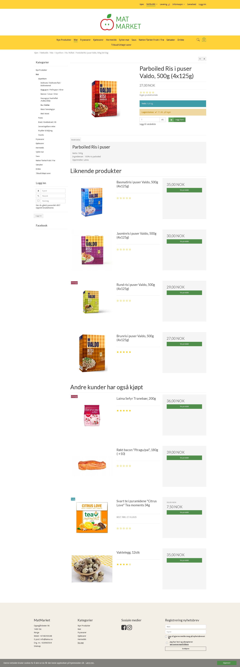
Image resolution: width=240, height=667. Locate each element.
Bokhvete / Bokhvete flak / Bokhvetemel (51, 84)
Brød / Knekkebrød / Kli (47, 122)
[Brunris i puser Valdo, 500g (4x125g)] (92, 354)
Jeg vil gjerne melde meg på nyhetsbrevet (186, 636)
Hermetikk (40, 148)
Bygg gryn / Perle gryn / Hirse (52, 90)
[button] (200, 59)
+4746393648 (46, 636)
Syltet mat (40, 152)
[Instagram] (129, 629)
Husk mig (45, 201)
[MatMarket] (120, 22)
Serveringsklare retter (46, 126)
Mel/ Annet (45, 114)
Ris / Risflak (45, 105)
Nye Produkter (41, 70)
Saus (38, 156)
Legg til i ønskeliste (148, 124)
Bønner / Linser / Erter (49, 94)
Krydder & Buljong (45, 131)
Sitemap (37, 646)
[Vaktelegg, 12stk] (92, 570)
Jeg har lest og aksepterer (181, 643)
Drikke (38, 169)
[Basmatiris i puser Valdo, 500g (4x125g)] (92, 200)
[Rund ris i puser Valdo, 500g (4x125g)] (92, 302)
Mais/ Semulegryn (48, 109)
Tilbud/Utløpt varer (43, 173)
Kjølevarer (40, 143)
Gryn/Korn (42, 79)
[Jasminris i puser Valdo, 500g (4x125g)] (92, 251)
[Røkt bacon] (92, 467)
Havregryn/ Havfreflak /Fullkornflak (49, 99)
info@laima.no (47, 639)
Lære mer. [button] (90, 663)
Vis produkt (184, 190)
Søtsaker (39, 165)
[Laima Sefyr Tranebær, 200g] (92, 416)
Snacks (41, 135)
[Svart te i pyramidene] (92, 519)
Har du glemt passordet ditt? (48, 205)
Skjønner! (226, 663)
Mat (37, 74)
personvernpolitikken (179, 644)
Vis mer (81, 643)
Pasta (40, 118)
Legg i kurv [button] (179, 120)
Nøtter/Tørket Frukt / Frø (45, 161)
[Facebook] (123, 629)
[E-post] (185, 632)
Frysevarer (40, 139)
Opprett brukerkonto (45, 208)
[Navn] (185, 626)
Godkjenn (185, 649)
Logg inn (39, 216)
